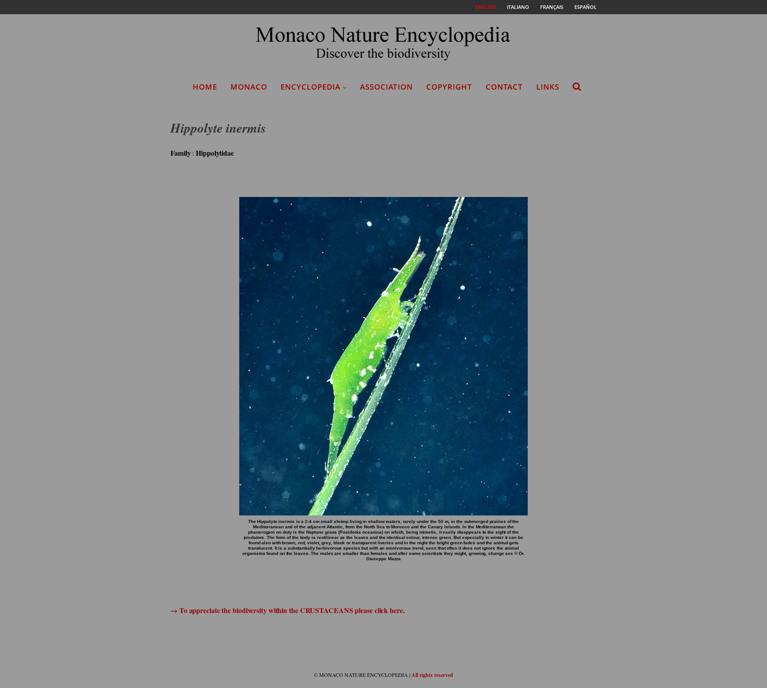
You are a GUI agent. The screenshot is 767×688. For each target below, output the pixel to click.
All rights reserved (432, 675)
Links (547, 87)
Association (386, 87)
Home (205, 87)
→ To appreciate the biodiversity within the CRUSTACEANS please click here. (287, 610)
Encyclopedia (310, 87)
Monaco (248, 87)
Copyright (449, 87)
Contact (504, 87)
